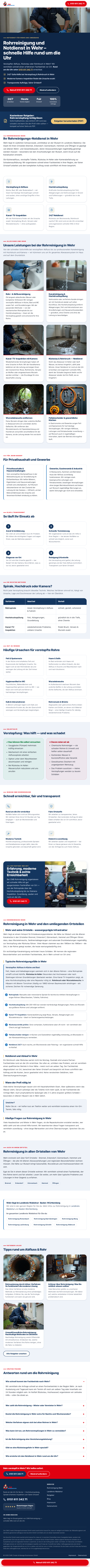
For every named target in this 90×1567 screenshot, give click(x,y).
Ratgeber (50, 1495)
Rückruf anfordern (48, 90)
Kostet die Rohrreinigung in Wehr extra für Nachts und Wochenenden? (38, 1414)
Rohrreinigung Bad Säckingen (45, 1219)
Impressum (51, 1502)
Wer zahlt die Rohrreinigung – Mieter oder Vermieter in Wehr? (34, 1405)
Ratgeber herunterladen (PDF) (68, 121)
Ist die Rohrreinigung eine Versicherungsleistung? (29, 1439)
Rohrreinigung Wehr (55, 1488)
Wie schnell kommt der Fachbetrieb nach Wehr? (28, 1381)
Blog (48, 1499)
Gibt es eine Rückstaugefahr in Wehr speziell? (27, 1448)
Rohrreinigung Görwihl (42, 1225)
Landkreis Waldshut (55, 1491)
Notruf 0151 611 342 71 (21, 90)
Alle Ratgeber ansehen (16, 1354)
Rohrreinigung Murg (70, 1219)
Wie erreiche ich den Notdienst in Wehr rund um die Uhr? (32, 1456)
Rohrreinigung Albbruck (65, 1225)
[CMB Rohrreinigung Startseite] (9, 3)
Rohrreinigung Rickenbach (18, 1219)
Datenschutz (52, 1506)
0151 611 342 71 (26, 70)
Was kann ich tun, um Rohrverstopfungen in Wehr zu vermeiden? (36, 1431)
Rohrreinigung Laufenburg (18, 1225)
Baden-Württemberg (28, 1209)
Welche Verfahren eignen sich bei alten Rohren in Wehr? (32, 1422)
